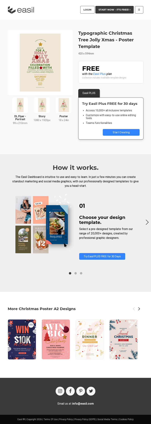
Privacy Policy (66, 419)
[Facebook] (70, 391)
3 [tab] (81, 273)
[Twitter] (91, 391)
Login (87, 9)
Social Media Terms (107, 419)
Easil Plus (99, 74)
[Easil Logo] (22, 10)
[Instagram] (60, 391)
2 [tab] (75, 273)
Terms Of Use (50, 419)
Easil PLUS (89, 93)
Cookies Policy (126, 419)
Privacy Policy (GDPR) (85, 419)
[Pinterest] (80, 391)
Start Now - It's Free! (114, 9)
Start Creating (121, 132)
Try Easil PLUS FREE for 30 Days (102, 256)
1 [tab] (70, 273)
